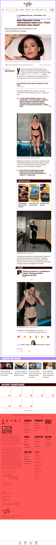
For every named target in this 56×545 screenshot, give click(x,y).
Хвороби (28, 344)
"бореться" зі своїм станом (33, 74)
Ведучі (25, 454)
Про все (37, 439)
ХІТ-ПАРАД (47, 446)
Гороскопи (37, 427)
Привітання (37, 441)
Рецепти (26, 439)
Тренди (47, 430)
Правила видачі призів (38, 472)
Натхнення (48, 9)
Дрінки (26, 441)
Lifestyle (39, 437)
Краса (46, 425)
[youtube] (3, 423)
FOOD (26, 437)
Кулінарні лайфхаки (26, 444)
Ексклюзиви (27, 430)
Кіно (33, 9)
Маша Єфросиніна (40, 344)
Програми (26, 457)
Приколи (37, 423)
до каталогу (28, 410)
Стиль (46, 427)
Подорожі (37, 446)
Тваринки (37, 425)
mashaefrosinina (36, 61)
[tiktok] (19, 420)
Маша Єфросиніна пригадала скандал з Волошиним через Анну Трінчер (32, 84)
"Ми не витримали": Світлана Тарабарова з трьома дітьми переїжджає (35, 272)
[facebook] (21, 351)
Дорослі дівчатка (10, 71)
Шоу (25, 427)
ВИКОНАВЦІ (47, 441)
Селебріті (47, 344)
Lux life (28, 452)
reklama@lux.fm (6, 500)
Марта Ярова (37, 15)
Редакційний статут (38, 465)
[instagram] (7, 420)
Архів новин (38, 477)
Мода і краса (39, 9)
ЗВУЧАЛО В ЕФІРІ (48, 444)
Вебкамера (27, 459)
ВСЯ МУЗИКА (48, 439)
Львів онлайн (27, 463)
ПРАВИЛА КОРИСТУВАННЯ (38, 455)
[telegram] (18, 351)
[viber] (29, 351)
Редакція (37, 479)
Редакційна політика (37, 469)
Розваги (27, 9)
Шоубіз (22, 9)
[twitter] (25, 351)
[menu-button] (2, 10)
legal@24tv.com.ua (7, 493)
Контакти (37, 475)
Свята (36, 430)
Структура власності (37, 459)
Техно (36, 444)
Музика (26, 432)
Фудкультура (27, 447)
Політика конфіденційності (39, 462)
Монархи (26, 423)
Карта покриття (28, 461)
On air (48, 437)
